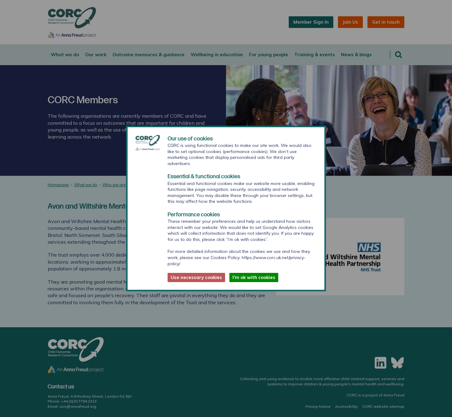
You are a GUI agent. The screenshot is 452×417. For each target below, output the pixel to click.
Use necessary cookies (196, 277)
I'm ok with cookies (253, 277)
